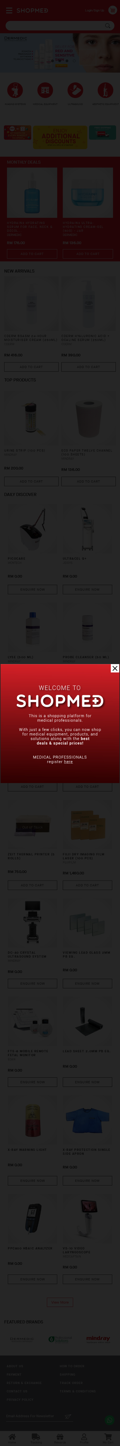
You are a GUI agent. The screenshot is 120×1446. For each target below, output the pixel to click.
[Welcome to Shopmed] (60, 781)
